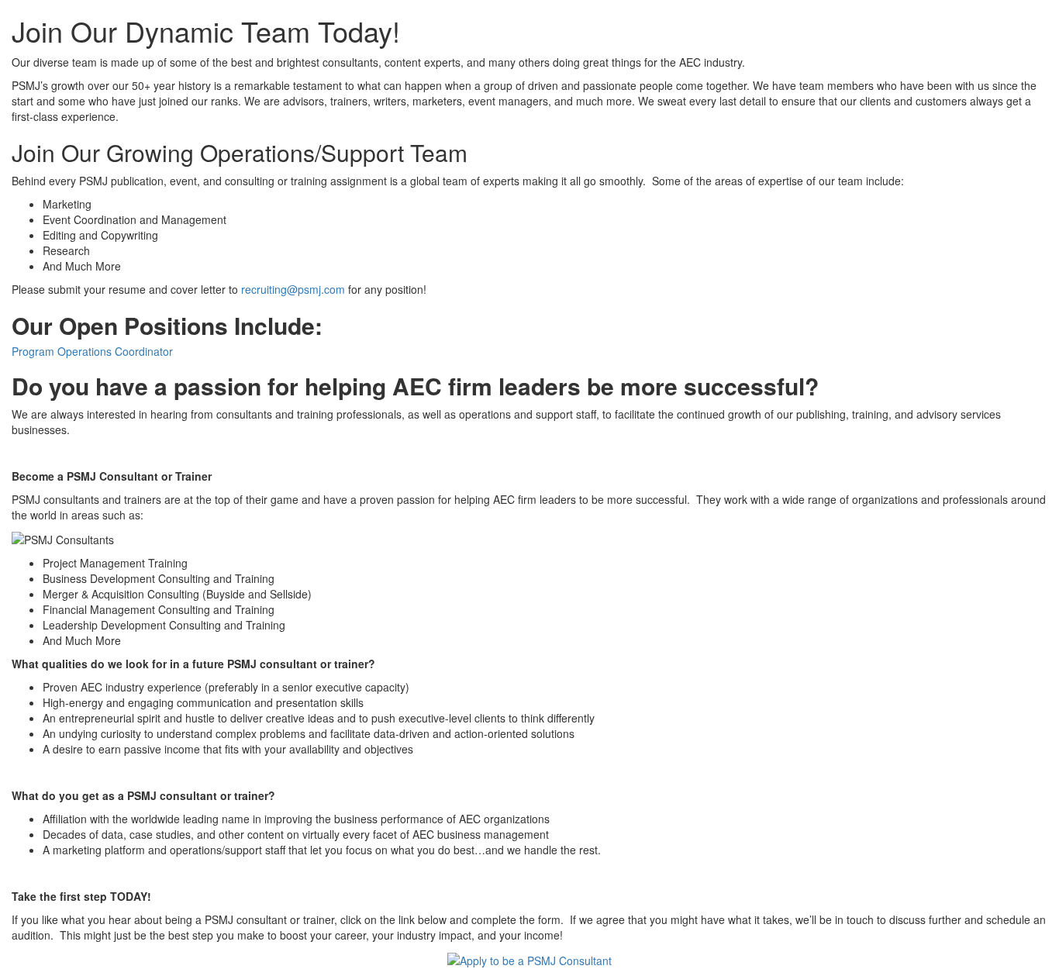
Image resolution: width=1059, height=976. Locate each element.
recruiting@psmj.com (293, 289)
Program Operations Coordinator (92, 351)
